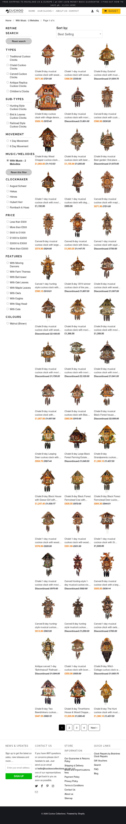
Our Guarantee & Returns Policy (77, 760)
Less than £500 (18, 221)
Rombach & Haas (19, 207)
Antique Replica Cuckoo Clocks (18, 84)
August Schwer (17, 186)
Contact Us (70, 789)
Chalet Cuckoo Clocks (17, 66)
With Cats (14, 309)
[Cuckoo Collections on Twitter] (36, 786)
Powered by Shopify (76, 813)
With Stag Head (18, 303)
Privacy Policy (71, 781)
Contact (74, 11)
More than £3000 (18, 248)
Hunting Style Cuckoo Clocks (17, 107)
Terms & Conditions (74, 785)
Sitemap (69, 798)
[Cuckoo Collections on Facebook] (42, 786)
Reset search (19, 41)
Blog (96, 773)
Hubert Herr (16, 202)
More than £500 (18, 227)
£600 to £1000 (17, 232)
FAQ (96, 769)
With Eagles (16, 298)
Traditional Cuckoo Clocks (19, 58)
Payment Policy (72, 776)
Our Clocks (46, 11)
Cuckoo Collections (57, 813)
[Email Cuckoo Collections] (36, 792)
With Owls (15, 293)
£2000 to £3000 (18, 243)
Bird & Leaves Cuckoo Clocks (17, 116)
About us (69, 793)
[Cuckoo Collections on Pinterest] (47, 786)
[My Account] (92, 12)
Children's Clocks (19, 91)
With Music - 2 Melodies (17, 162)
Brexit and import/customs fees (77, 771)
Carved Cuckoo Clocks (18, 75)
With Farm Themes (19, 271)
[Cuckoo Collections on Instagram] (53, 786)
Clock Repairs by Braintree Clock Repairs (107, 755)
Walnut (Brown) (18, 323)
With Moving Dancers (16, 264)
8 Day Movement (18, 146)
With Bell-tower (17, 277)
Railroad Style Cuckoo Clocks (17, 124)
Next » (94, 727)
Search (97, 764)
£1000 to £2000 (18, 238)
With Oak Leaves (18, 282)
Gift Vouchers (100, 760)
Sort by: (62, 28)
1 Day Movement (18, 141)
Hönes (13, 196)
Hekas (13, 191)
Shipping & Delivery (74, 765)
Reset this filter (19, 172)
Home (32, 11)
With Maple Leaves (20, 287)
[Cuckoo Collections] (15, 11)
